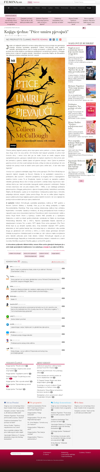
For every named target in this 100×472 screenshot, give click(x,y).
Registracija (36, 2)
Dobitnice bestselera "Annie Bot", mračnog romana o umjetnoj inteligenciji (37, 408)
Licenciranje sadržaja (68, 454)
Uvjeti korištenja (66, 456)
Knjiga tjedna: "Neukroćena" (15, 366)
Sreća (15, 8)
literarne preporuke (30, 256)
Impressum (47, 452)
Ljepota (22, 8)
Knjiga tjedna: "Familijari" (14, 389)
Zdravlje (30, 8)
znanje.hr (46, 247)
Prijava (30, 2)
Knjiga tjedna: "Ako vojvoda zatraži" (17, 381)
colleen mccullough (15, 253)
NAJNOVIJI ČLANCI (10, 15)
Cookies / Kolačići (85, 452)
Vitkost (37, 8)
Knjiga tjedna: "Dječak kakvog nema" (18, 384)
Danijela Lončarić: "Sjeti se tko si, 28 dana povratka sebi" (26, 20)
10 (84, 28)
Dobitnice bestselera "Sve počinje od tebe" (57, 20)
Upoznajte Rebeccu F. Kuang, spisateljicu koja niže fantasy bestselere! (14, 437)
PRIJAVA (24, 261)
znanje (42, 256)
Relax (57, 8)
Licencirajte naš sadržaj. (59, 250)
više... (81, 181)
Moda (44, 8)
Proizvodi (81, 8)
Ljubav (50, 8)
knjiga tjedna (55, 253)
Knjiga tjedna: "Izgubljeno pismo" (17, 374)
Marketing (64, 452)
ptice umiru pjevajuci (30, 253)
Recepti (73, 8)
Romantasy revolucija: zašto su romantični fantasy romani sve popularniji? (61, 438)
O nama (46, 454)
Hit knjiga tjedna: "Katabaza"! (60, 431)
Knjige (89, 8)
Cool (49, 12)
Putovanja (64, 8)
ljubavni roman (44, 253)
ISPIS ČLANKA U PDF (58, 261)
